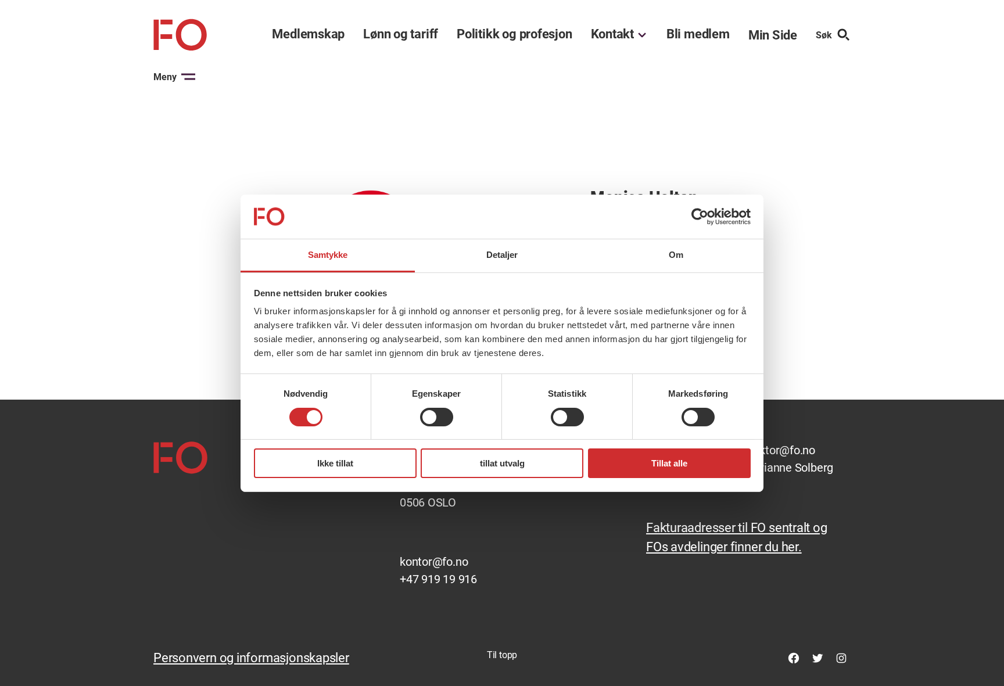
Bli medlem (698, 34)
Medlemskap (308, 34)
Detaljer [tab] (502, 255)
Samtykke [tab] (328, 255)
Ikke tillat (335, 463)
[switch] (436, 417)
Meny (165, 76)
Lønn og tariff (400, 34)
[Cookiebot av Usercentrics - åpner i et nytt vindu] (700, 216)
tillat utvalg (502, 463)
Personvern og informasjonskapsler (251, 658)
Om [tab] (676, 255)
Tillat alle (669, 463)
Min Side (772, 35)
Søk (824, 35)
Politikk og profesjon (514, 34)
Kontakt (612, 34)
